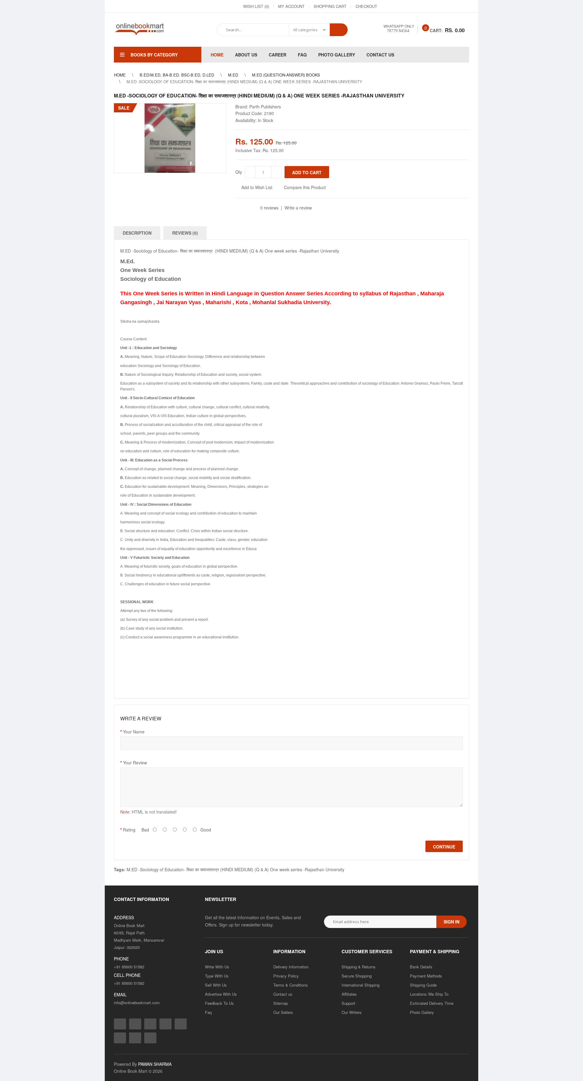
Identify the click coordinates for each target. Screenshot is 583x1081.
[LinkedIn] (420, 6)
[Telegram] (431, 6)
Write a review (298, 208)
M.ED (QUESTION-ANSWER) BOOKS (286, 75)
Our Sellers (283, 1012)
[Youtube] (442, 6)
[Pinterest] (453, 6)
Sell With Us (216, 985)
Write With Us (217, 967)
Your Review (135, 763)
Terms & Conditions (290, 985)
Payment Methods (426, 976)
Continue (444, 847)
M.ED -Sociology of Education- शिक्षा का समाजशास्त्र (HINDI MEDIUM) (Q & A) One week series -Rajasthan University (235, 869)
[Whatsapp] (150, 1037)
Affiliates (349, 994)
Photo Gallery (422, 1012)
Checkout (366, 6)
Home (120, 75)
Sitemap (280, 1003)
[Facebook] (388, 6)
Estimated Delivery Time (431, 1003)
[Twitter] (409, 6)
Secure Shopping (357, 976)
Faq (208, 1012)
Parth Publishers (265, 107)
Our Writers (352, 1012)
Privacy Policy (286, 976)
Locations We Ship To (429, 994)
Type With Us (217, 976)
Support (348, 1003)
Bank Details (421, 967)
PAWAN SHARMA (155, 1064)
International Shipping (361, 985)
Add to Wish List (256, 187)
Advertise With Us (221, 994)
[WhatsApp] (464, 6)
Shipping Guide (423, 985)
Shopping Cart (330, 6)
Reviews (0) (185, 233)
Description (137, 233)
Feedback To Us (219, 1003)
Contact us (282, 994)
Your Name (134, 732)
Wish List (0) (256, 6)
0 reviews (269, 208)
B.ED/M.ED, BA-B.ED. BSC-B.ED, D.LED (177, 75)
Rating (129, 830)
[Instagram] (399, 6)
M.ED (233, 75)
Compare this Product (305, 187)
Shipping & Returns (359, 967)
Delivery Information (291, 967)
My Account (291, 6)
